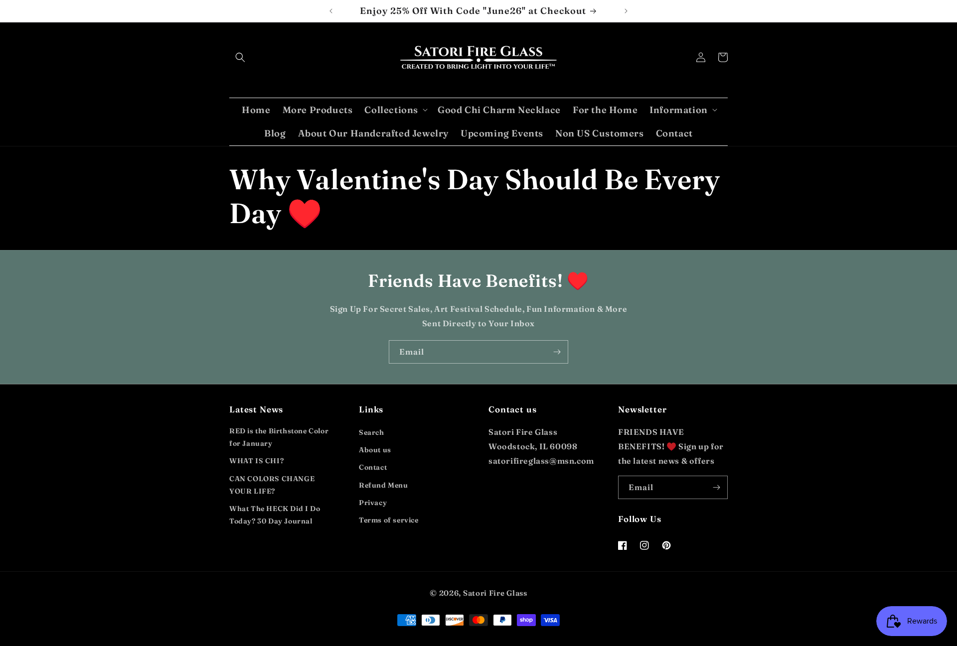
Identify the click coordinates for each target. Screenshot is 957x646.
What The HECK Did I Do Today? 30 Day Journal (274, 514)
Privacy (373, 502)
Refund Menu (383, 485)
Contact (373, 467)
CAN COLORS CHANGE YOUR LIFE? (272, 485)
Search (371, 432)
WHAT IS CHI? (256, 460)
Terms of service (389, 520)
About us (375, 449)
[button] (240, 57)
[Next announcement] (626, 11)
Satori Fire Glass (495, 593)
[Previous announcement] (331, 11)
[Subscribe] (557, 352)
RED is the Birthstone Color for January (278, 437)
